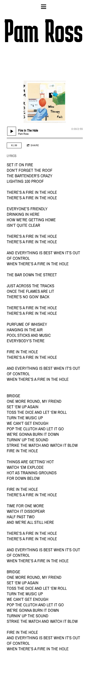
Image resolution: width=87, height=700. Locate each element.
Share (35, 145)
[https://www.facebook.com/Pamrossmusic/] (25, 62)
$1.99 (14, 145)
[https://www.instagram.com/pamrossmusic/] (62, 62)
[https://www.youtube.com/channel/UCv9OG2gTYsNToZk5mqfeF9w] (50, 62)
